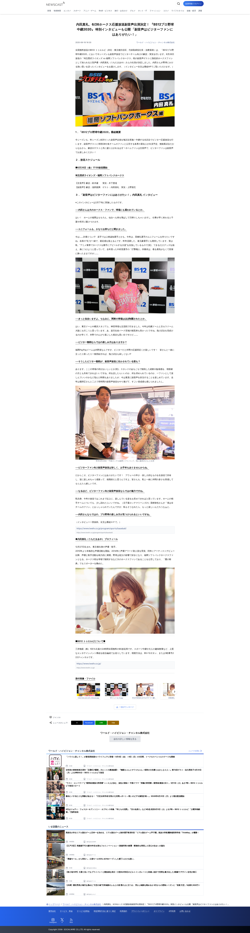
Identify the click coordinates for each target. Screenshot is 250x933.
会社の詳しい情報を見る (125, 739)
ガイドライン (159, 911)
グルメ (132, 10)
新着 (49, 10)
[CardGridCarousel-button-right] (174, 691)
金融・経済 (191, 10)
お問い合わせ (185, 911)
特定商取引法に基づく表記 (105, 911)
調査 (200, 10)
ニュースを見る (194, 751)
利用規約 (123, 911)
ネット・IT (142, 10)
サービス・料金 (66, 911)
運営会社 (52, 911)
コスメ (166, 10)
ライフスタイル (177, 10)
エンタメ (67, 10)
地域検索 (57, 10)
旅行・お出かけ (121, 10)
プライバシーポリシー (140, 911)
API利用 (172, 911)
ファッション (155, 10)
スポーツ (77, 10)
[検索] (178, 3)
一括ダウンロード (126, 707)
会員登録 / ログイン (193, 3)
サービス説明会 (83, 911)
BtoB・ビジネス (105, 10)
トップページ (54, 904)
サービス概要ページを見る (231, 927)
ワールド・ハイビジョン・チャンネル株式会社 (155, 42)
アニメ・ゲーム (89, 10)
